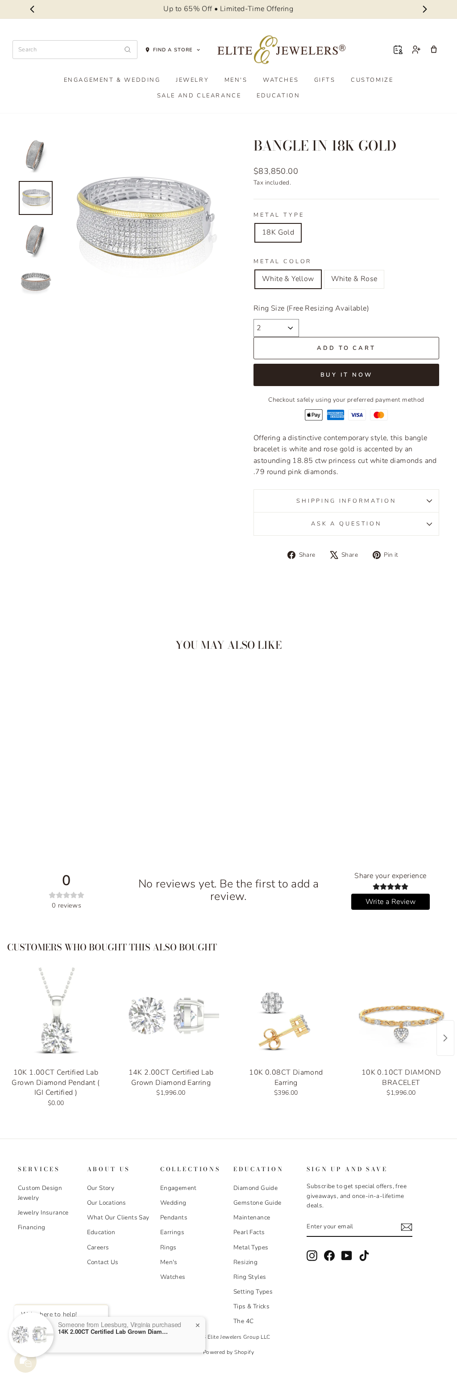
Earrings (172, 1232)
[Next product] (445, 1038)
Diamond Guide (255, 1188)
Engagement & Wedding (112, 80)
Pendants (173, 1217)
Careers (98, 1247)
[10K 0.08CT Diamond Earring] (286, 1015)
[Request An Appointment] (398, 49)
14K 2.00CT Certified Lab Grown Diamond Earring (114, 1331)
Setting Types (253, 1291)
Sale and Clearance (199, 96)
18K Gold (278, 232)
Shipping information (346, 501)
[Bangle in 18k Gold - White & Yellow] (61, 805)
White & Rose (354, 279)
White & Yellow (288, 279)
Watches (281, 80)
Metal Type (278, 215)
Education (278, 96)
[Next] (425, 9)
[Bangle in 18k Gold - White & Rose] (73, 805)
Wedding (173, 1202)
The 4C (243, 1321)
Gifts (325, 80)
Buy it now (346, 375)
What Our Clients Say (118, 1217)
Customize (372, 80)
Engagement (178, 1188)
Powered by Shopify (228, 1352)
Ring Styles (249, 1277)
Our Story (101, 1188)
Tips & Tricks (251, 1306)
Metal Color (282, 261)
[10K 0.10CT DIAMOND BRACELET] (401, 1015)
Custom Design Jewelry (40, 1193)
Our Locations (106, 1202)
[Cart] (433, 49)
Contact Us (103, 1262)
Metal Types (250, 1247)
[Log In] (416, 49)
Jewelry (192, 80)
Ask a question (346, 524)
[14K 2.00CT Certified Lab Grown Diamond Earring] (171, 1015)
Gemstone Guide (257, 1202)
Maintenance (251, 1217)
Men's (236, 80)
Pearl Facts (249, 1232)
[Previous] (32, 9)
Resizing (245, 1262)
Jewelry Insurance (43, 1212)
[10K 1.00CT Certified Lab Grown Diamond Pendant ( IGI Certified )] (56, 1015)
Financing (32, 1227)
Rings (168, 1247)
